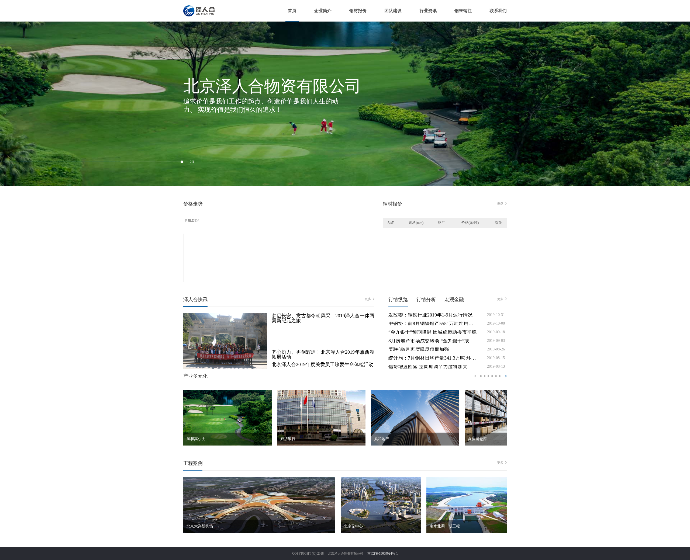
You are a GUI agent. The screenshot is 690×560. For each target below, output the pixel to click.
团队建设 (393, 10)
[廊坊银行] (321, 392)
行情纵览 (398, 299)
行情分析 (426, 299)
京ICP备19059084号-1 (382, 553)
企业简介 (323, 10)
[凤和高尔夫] (227, 392)
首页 (292, 10)
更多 (500, 203)
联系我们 (498, 10)
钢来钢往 (463, 10)
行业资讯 (428, 10)
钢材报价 (358, 10)
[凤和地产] (415, 392)
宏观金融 (454, 299)
